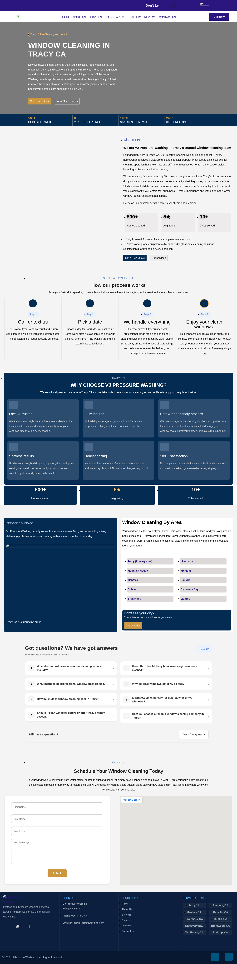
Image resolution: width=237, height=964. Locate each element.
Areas (120, 17)
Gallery (136, 17)
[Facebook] (173, 5)
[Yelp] (192, 5)
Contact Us (167, 17)
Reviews (150, 17)
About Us (79, 17)
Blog (110, 17)
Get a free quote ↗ (194, 734)
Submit (57, 873)
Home (66, 17)
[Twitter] (183, 5)
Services (95, 17)
